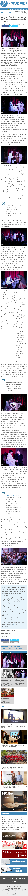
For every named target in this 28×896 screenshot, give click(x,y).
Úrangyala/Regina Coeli (18, 821)
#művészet (4, 648)
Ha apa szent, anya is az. (13, 495)
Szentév (10, 821)
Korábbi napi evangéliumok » (20, 809)
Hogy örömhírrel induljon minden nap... (10, 795)
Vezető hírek (6, 707)
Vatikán (10, 829)
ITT (14, 624)
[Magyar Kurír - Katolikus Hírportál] (13, 7)
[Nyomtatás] (14, 643)
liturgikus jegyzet (17, 819)
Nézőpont (22, 880)
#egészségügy (5, 646)
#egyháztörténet (16, 646)
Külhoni (22, 878)
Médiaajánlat (10, 893)
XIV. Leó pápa (15, 823)
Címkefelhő (5, 813)
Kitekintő (4, 880)
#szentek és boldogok (15, 648)
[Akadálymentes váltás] (8, 9)
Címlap (4, 878)
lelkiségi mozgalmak (15, 825)
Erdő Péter (5, 818)
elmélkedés (16, 829)
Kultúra (4, 24)
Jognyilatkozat (17, 893)
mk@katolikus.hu (17, 890)
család (16, 827)
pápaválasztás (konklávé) (15, 818)
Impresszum (4, 893)
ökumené (5, 823)
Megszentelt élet (13, 880)
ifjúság (4, 816)
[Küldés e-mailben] (5, 643)
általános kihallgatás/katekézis (15, 816)
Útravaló (4, 821)
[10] (14, 46)
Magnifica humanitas (8, 827)
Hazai (9, 878)
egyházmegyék (7, 820)
